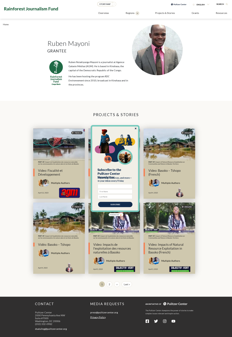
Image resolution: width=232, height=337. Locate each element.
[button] (115, 173)
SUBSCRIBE (115, 204)
